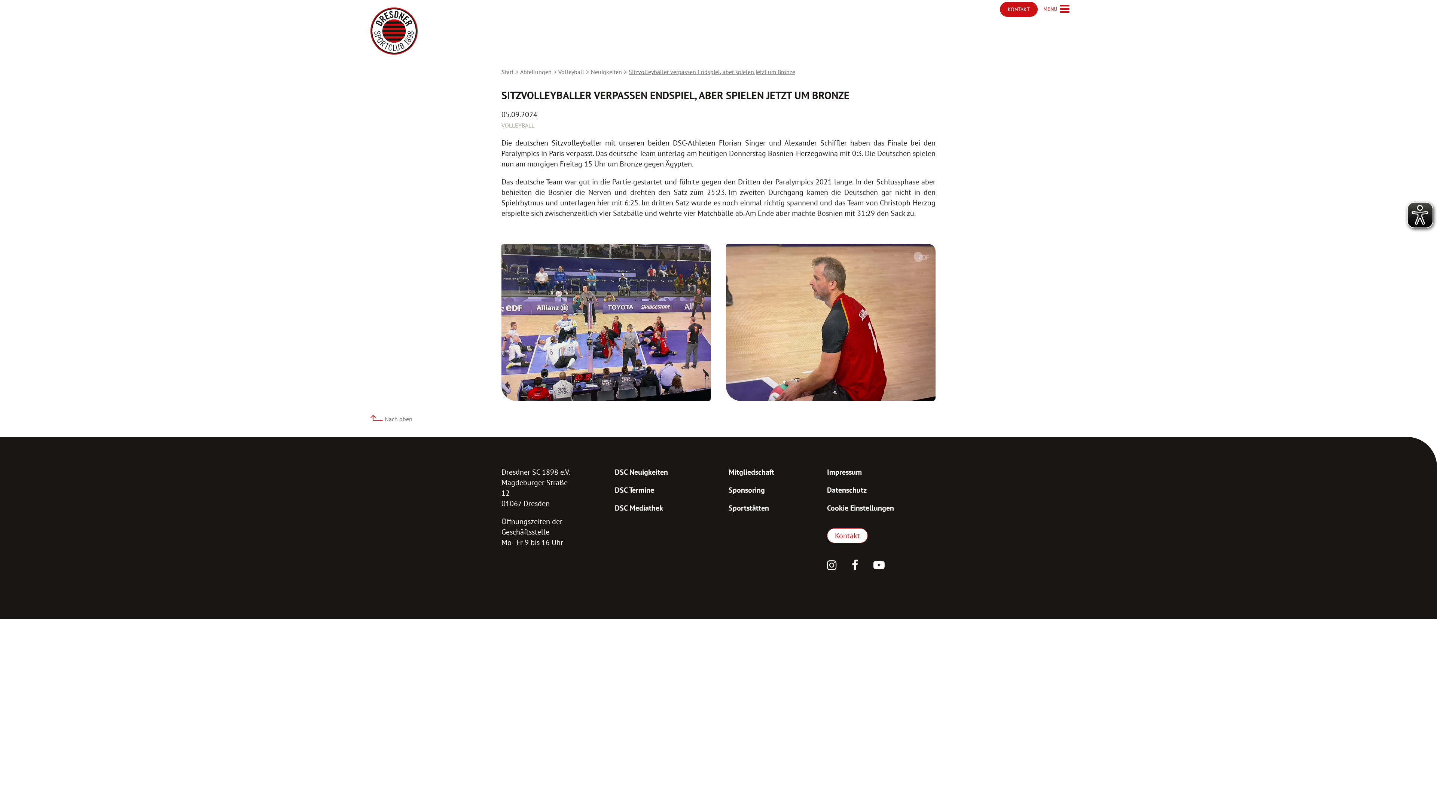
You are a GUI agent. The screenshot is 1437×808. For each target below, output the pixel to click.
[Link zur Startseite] (394, 31)
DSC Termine (634, 490)
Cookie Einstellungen (860, 508)
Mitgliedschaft (751, 472)
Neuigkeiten (606, 72)
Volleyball (571, 72)
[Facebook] (855, 566)
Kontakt (847, 536)
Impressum (844, 472)
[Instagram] (832, 566)
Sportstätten (749, 508)
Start (507, 72)
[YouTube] (879, 566)
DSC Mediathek (639, 508)
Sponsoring (747, 490)
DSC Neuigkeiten (641, 472)
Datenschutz (847, 490)
